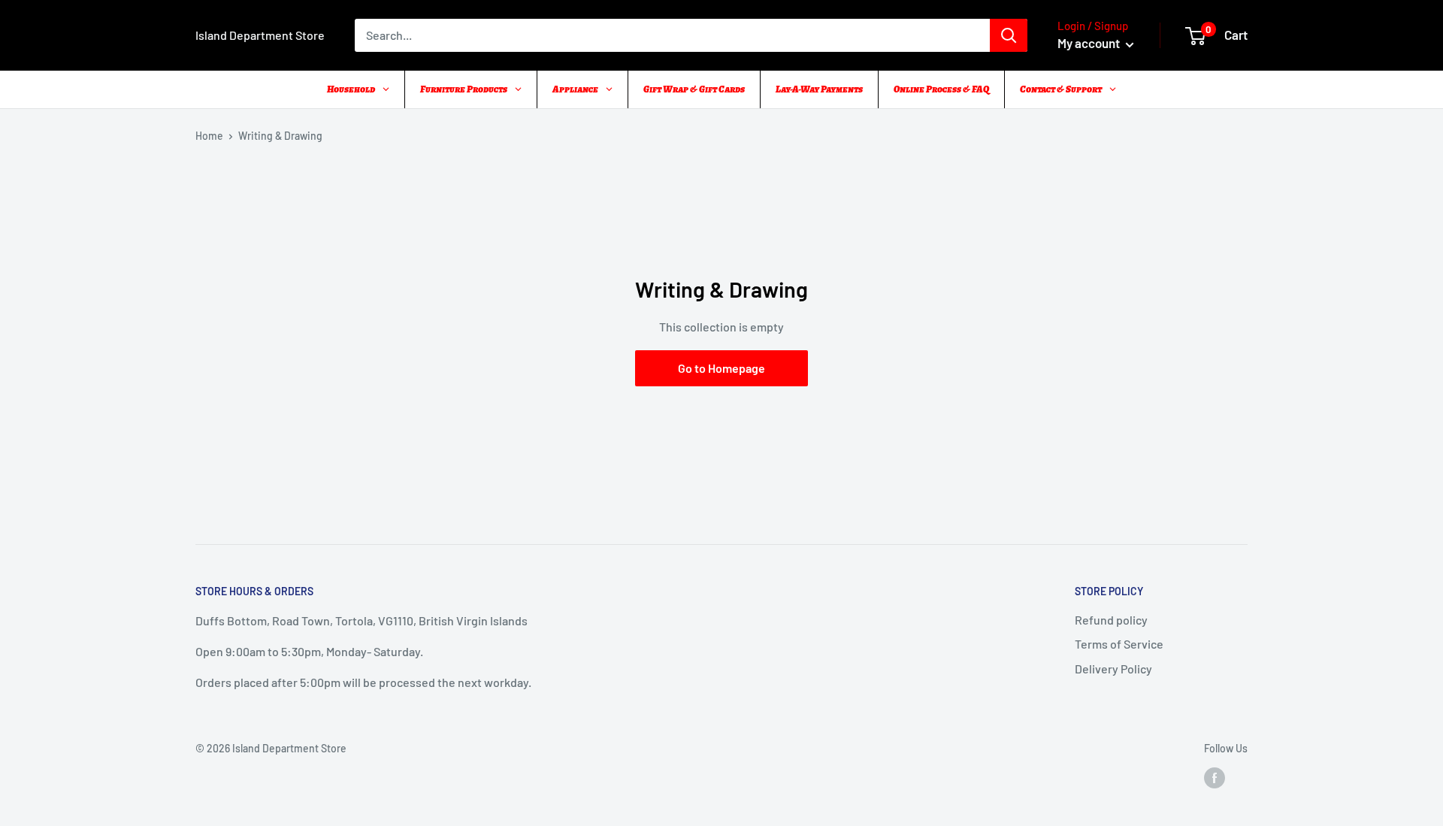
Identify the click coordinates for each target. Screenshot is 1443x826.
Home (209, 135)
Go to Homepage (721, 368)
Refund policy (1111, 620)
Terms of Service (1119, 644)
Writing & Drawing (280, 135)
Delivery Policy (1113, 668)
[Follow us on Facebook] (1214, 777)
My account (1089, 42)
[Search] (1008, 35)
